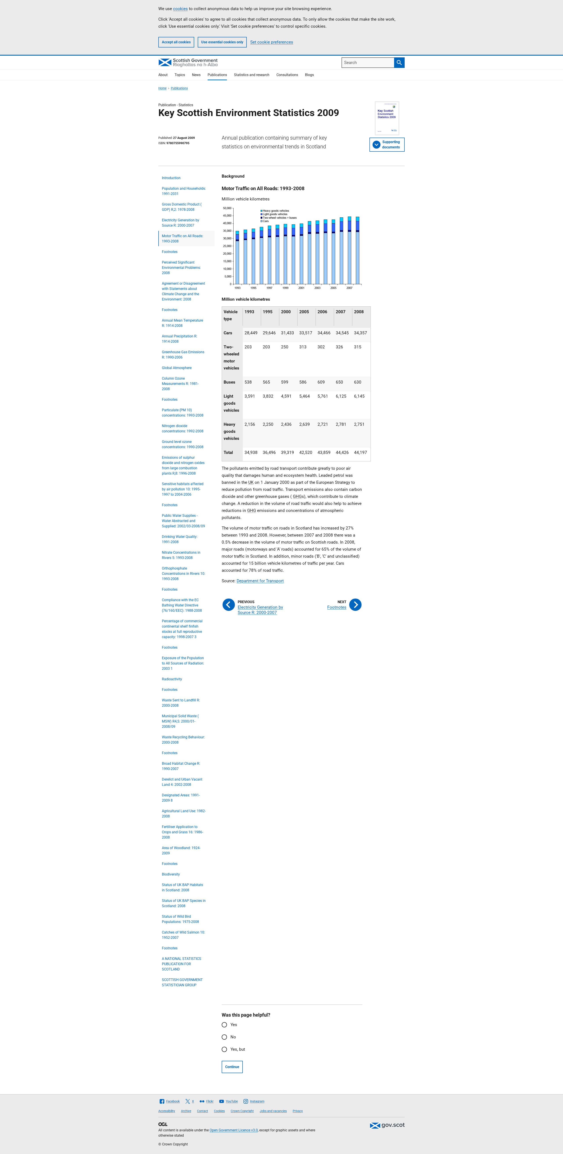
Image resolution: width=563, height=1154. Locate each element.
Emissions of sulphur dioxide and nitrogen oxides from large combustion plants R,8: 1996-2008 (183, 465)
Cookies (219, 1111)
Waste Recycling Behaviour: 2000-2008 (183, 739)
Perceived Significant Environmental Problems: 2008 (181, 267)
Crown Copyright (242, 1111)
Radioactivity (172, 679)
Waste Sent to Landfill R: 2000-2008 (181, 703)
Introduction (171, 178)
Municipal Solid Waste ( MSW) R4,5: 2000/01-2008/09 (180, 721)
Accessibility (166, 1111)
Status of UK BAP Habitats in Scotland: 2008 (182, 887)
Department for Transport (260, 580)
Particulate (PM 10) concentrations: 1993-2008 (182, 412)
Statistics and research (251, 75)
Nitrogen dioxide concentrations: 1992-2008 (182, 428)
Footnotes (169, 252)
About (163, 75)
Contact (202, 1111)
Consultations (287, 75)
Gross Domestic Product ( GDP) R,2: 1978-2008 (181, 207)
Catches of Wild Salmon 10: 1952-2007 (183, 935)
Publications (217, 75)
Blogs (309, 75)
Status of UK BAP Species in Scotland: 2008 (184, 903)
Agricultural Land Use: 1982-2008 (184, 813)
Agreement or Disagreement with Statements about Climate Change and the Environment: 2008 (183, 291)
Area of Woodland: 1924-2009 (181, 850)
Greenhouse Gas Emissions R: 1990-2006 (183, 354)
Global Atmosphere (177, 368)
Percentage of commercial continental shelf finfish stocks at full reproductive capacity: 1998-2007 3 (182, 629)
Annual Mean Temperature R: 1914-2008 (182, 323)
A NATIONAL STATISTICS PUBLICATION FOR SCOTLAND (181, 964)
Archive (186, 1111)
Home (162, 88)
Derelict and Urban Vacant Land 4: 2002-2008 (182, 782)
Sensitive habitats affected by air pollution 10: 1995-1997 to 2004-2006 (182, 489)
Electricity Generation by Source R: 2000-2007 (180, 223)
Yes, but (237, 1049)
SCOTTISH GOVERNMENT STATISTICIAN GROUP (182, 982)
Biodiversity (171, 874)
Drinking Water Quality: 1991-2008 (179, 539)
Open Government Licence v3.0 (234, 1130)
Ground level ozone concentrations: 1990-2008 (182, 444)
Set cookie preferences (271, 42)
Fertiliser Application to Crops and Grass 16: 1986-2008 (182, 832)
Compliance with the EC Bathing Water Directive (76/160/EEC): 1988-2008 (182, 605)
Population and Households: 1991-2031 (184, 191)
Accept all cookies (176, 42)
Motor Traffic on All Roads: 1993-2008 (182, 238)
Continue (232, 1067)
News (196, 75)
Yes (233, 1024)
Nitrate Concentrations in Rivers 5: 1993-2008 (181, 555)
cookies (180, 8)
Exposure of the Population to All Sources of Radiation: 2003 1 (183, 663)
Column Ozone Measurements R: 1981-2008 (180, 383)
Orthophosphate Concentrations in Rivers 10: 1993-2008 (183, 573)
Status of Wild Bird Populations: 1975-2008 (180, 919)
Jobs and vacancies (273, 1111)
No (233, 1036)
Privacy (298, 1111)
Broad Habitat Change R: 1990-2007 (181, 766)
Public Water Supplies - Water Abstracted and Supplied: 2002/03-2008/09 (183, 520)
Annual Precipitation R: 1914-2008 (179, 339)
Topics (180, 75)
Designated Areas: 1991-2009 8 (181, 798)
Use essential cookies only (222, 42)
